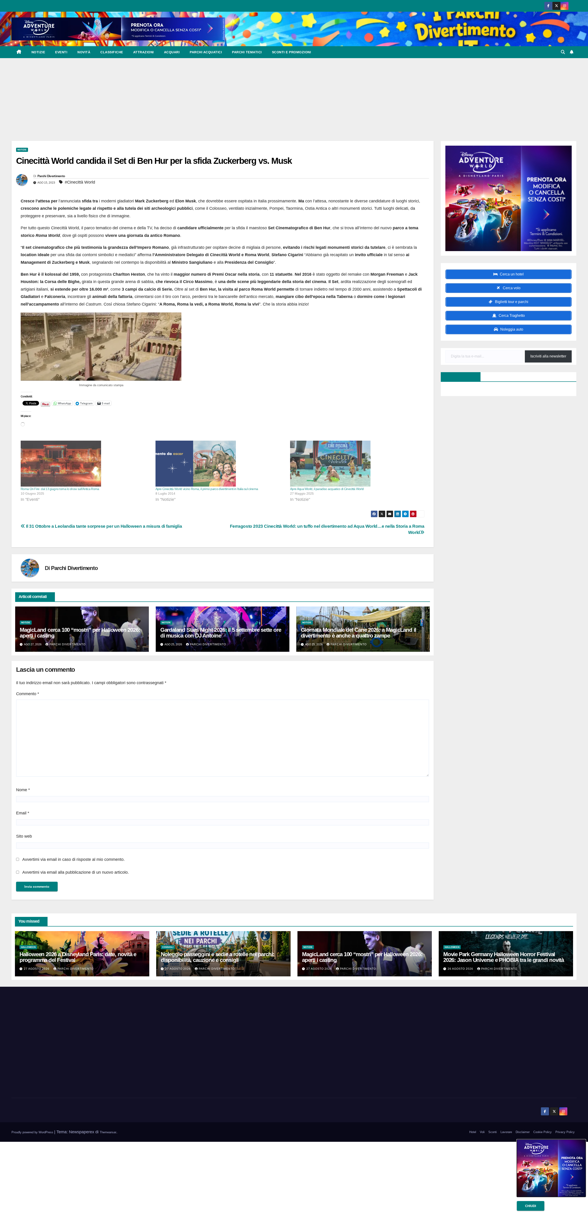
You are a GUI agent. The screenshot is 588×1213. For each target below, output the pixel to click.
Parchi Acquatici (206, 52)
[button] (563, 52)
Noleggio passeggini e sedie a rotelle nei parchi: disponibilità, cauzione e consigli (217, 957)
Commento (27, 694)
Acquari (172, 52)
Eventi (61, 52)
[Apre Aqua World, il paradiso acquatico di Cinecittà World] (355, 464)
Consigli (167, 947)
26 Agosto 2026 (461, 968)
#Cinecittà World (80, 182)
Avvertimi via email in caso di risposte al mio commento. (73, 859)
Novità (83, 52)
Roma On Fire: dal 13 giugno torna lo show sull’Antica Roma (60, 489)
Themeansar (108, 1132)
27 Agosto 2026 (37, 968)
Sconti (492, 1132)
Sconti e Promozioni (291, 52)
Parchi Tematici (247, 52)
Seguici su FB (458, 376)
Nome (23, 790)
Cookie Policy (542, 1132)
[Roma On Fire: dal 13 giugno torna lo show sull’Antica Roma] (86, 464)
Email (22, 813)
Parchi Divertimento (51, 176)
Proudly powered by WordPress (32, 1132)
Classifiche (111, 52)
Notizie (38, 52)
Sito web (24, 836)
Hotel (472, 1132)
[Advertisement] (294, 92)
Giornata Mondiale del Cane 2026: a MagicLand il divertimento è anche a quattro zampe (358, 633)
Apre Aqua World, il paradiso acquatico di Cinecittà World (327, 489)
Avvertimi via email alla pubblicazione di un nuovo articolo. (75, 872)
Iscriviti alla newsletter (548, 356)
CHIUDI (530, 1206)
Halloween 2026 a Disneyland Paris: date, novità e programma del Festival (78, 957)
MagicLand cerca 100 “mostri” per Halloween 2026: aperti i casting (80, 633)
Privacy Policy (565, 1132)
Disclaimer (523, 1132)
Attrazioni (143, 52)
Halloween (28, 947)
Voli (482, 1132)
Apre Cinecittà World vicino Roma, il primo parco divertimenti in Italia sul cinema (206, 489)
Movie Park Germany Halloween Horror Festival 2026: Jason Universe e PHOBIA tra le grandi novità (503, 957)
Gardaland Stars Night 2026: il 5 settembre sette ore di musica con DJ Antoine (220, 633)
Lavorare (506, 1132)
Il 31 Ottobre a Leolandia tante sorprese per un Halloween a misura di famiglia (103, 526)
